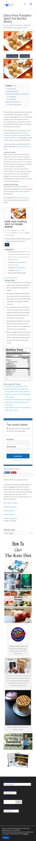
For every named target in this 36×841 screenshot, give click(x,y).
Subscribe (18, 456)
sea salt (18, 270)
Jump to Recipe (12, 56)
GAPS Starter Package (10, 503)
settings (25, 834)
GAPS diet (18, 187)
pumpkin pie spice (20, 267)
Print (7, 244)
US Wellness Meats (14, 646)
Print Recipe (25, 56)
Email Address (11, 447)
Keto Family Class (9, 511)
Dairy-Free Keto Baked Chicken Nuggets (18, 399)
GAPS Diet (27, 25)
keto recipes (18, 28)
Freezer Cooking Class (10, 518)
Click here (15, 683)
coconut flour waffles (11, 135)
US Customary (9, 278)
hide (14, 86)
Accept (6, 837)
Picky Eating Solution (10, 507)
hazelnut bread (21, 133)
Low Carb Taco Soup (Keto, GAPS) (16, 386)
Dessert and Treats (16, 25)
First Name (10, 439)
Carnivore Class (8, 514)
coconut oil (15, 259)
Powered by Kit (18, 460)
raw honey (21, 198)
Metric (15, 278)
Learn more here (11, 681)
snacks (24, 28)
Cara (7, 25)
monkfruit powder (20, 262)
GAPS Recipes (8, 28)
